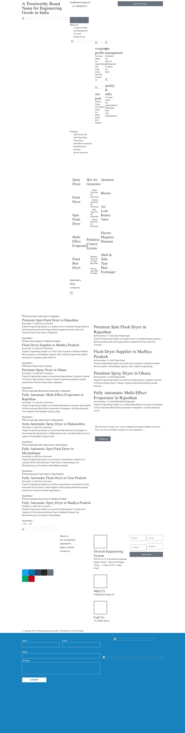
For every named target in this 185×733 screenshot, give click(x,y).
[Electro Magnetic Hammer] (104, 227)
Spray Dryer (76, 181)
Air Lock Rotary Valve (105, 213)
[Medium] (25, 579)
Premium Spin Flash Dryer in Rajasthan (50, 320)
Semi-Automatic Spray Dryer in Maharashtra (53, 423)
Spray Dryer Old (80, 134)
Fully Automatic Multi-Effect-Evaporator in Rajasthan (52, 396)
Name (24, 641)
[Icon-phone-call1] (73, 20)
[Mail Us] (100, 581)
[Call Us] (100, 607)
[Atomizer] (104, 174)
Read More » (28, 338)
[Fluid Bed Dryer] (75, 253)
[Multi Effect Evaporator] (75, 231)
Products (74, 131)
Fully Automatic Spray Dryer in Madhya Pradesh (56, 502)
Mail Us (99, 590)
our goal (98, 95)
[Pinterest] (31, 579)
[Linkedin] (31, 572)
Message (26, 660)
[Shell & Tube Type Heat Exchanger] (104, 249)
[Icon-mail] (85, 20)
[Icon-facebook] (50, 572)
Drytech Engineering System (108, 553)
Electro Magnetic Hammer (107, 237)
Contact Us (75, 287)
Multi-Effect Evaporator (83, 143)
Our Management (81, 30)
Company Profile (80, 27)
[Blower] (104, 187)
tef (95, 335)
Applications (75, 280)
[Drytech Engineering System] (100, 541)
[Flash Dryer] (75, 191)
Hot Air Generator (81, 152)
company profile (101, 50)
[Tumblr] (38, 572)
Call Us (99, 617)
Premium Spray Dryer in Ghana (44, 369)
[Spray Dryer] (75, 174)
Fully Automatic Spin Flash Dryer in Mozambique (48, 450)
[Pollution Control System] (90, 234)
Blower (106, 193)
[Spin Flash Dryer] (75, 209)
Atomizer (77, 149)
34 (30, 523)
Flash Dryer (78, 140)
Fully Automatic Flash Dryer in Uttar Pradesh (54, 477)
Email (64, 641)
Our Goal (77, 33)
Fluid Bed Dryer (80, 146)
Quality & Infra (79, 36)
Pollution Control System (93, 243)
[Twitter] (25, 572)
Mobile (24, 652)
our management (114, 50)
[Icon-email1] (79, 20)
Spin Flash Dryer (80, 137)
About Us (74, 24)
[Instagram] (44, 572)
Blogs (72, 283)
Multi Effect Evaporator (80, 241)
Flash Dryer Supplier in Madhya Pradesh (50, 344)
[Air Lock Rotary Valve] (104, 201)
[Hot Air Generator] (90, 174)
